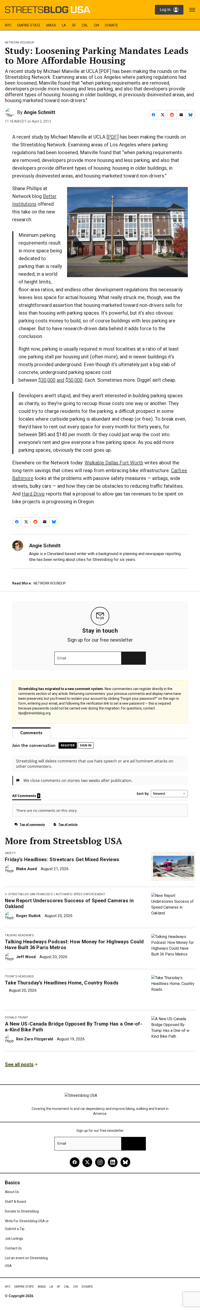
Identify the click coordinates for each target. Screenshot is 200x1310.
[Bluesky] (125, 1162)
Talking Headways (19, 935)
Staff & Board (15, 1202)
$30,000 (46, 380)
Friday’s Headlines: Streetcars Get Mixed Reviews (62, 859)
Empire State (28, 25)
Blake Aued (26, 869)
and (60, 380)
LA (64, 25)
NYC (8, 25)
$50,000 (73, 380)
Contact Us (13, 1248)
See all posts (19, 1064)
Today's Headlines (19, 976)
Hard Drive (33, 494)
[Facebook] (75, 1162)
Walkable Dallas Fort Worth (114, 463)
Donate (111, 25)
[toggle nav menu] (192, 9)
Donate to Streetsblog (22, 1211)
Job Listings (14, 1238)
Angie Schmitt (39, 112)
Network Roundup (19, 42)
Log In (165, 9)
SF (74, 25)
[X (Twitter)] (87, 1162)
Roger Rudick (28, 915)
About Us (12, 1192)
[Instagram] (100, 1162)
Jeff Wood (26, 957)
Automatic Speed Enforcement (80, 894)
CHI (96, 25)
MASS (51, 25)
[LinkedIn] (113, 1162)
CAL (85, 25)
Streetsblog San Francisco (30, 894)
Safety (10, 853)
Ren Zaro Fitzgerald (34, 1039)
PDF (112, 137)
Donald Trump (16, 1017)
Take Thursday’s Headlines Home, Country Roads (62, 983)
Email (62, 658)
